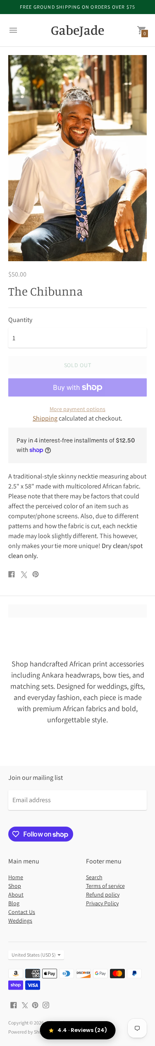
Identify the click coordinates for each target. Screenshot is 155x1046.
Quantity (20, 320)
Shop (14, 886)
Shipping (45, 418)
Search (94, 877)
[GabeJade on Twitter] (24, 1004)
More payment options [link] (77, 409)
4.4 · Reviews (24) (82, 1030)
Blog (13, 903)
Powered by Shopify (28, 1032)
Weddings (20, 920)
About (16, 894)
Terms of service (105, 886)
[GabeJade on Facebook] (13, 1004)
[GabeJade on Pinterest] (35, 1004)
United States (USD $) (34, 955)
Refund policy (102, 894)
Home (15, 877)
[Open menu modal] (13, 30)
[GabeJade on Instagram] (46, 1004)
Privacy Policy (102, 903)
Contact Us (21, 912)
